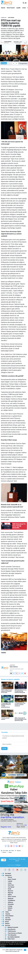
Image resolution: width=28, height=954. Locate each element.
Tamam (3, 946)
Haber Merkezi (14, 667)
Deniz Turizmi (12, 896)
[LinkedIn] (17, 846)
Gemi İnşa (11, 885)
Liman (24, 8)
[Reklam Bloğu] (14, 767)
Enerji (9, 889)
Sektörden (11, 17)
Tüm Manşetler (12, 935)
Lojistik (18, 8)
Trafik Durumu (12, 931)
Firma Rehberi (9, 916)
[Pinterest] (11, 846)
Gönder (4, 748)
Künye (10, 852)
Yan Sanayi (11, 887)
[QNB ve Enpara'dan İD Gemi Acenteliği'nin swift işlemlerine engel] (21, 713)
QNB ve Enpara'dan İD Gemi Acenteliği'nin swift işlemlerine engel (20, 719)
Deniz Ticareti (11, 8)
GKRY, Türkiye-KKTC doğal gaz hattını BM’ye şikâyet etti (14, 950)
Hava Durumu (11, 929)
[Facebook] (13, 673)
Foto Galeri (5, 850)
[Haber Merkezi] (4, 668)
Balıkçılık (10, 898)
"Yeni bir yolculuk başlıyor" (5, 718)
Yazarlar (19, 850)
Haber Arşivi (11, 939)
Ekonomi (10, 891)
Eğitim (10, 894)
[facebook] (5, 870)
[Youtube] (25, 673)
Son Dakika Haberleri (14, 937)
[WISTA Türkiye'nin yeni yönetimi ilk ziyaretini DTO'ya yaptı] (7, 685)
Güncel (3, 8)
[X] (8, 846)
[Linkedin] (22, 673)
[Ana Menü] (25, 3)
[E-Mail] (11, 673)
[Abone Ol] (23, 63)
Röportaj (10, 892)
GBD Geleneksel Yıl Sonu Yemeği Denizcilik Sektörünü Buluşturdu (21, 691)
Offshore (10, 902)
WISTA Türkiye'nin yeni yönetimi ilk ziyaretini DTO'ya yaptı (6, 691)
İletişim (4, 852)
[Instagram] (19, 673)
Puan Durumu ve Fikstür (15, 933)
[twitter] (9, 870)
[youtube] (17, 870)
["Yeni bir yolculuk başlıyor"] (7, 713)
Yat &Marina (11, 900)
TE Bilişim (17, 865)
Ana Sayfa (8, 873)
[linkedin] (25, 870)
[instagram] (13, 870)
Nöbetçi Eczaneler (13, 927)
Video (12, 850)
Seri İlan (7, 917)
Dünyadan (11, 904)
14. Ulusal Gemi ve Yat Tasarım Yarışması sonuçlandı (20, 705)
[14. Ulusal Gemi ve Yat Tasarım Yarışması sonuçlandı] (21, 698)
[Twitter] (16, 673)
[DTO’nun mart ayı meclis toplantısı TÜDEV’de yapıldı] (14, 53)
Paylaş (4, 63)
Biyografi (8, 919)
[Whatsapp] (22, 846)
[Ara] (23, 3)
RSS (4, 860)
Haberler (3, 17)
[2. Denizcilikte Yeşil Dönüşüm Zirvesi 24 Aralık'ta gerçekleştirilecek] (7, 698)
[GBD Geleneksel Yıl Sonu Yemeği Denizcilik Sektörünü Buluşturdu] (21, 685)
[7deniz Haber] (6, 3)
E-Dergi (10, 906)
